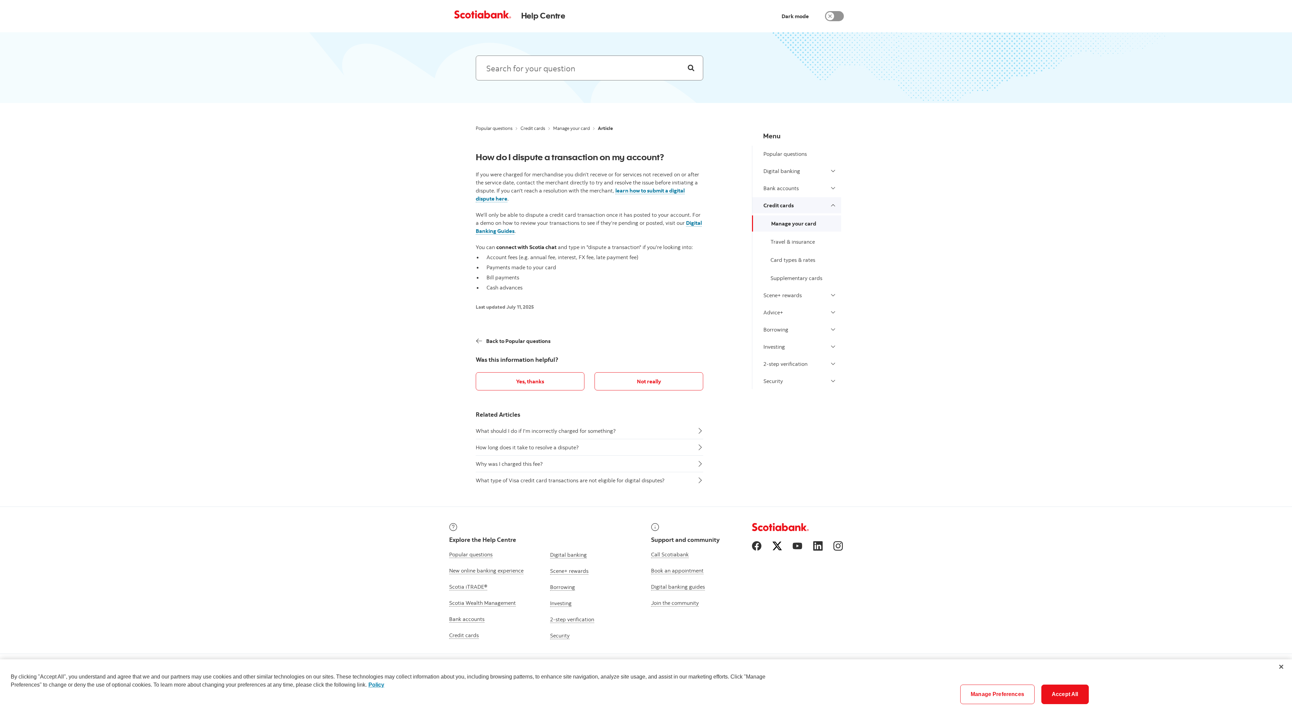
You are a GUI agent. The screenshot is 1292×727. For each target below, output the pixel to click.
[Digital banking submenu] (833, 171)
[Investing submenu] (833, 347)
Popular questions (494, 128)
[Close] (1281, 666)
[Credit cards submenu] (833, 205)
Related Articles (498, 414)
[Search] (691, 68)
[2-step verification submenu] (833, 364)
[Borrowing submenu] (833, 329)
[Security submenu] (833, 381)
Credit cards (533, 128)
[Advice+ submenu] (833, 312)
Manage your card (571, 128)
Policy (376, 685)
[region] (646, 693)
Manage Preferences (997, 694)
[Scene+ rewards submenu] (833, 295)
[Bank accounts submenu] (833, 188)
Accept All (1065, 694)
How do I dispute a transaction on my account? (570, 156)
